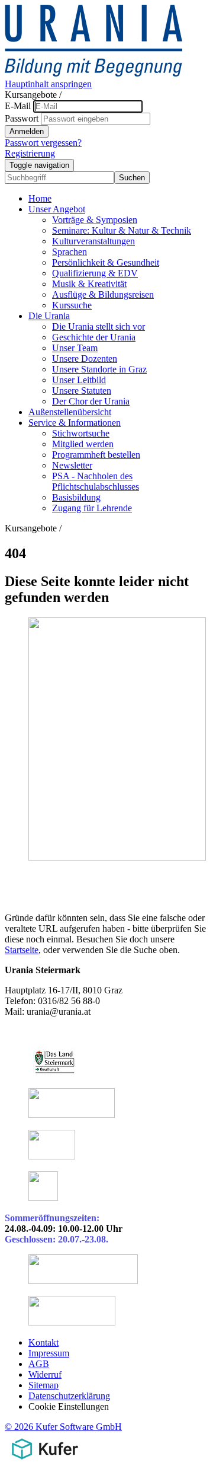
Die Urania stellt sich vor (98, 326)
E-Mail (18, 106)
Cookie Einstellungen (68, 1406)
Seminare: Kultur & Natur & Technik (121, 230)
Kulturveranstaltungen (93, 241)
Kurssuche (72, 305)
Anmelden (26, 131)
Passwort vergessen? (43, 143)
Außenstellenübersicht (69, 412)
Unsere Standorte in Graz (99, 369)
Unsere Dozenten (84, 358)
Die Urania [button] (49, 316)
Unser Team (75, 348)
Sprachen (69, 252)
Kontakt (43, 1342)
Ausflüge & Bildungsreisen (103, 294)
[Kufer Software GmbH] (45, 1462)
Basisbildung (76, 497)
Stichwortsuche (80, 433)
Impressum (48, 1353)
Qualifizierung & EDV (95, 273)
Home (39, 198)
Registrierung (30, 153)
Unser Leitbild (79, 380)
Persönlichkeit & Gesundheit (105, 262)
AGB (38, 1364)
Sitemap (43, 1385)
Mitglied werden (83, 444)
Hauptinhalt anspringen (48, 84)
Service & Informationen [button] (74, 423)
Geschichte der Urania (93, 337)
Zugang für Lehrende (92, 508)
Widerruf (45, 1374)
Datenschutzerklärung (69, 1396)
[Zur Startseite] (93, 73)
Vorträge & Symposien (94, 220)
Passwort (21, 118)
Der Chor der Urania (91, 401)
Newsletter (72, 465)
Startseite (21, 950)
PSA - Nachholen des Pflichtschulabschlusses (95, 481)
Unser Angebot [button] (56, 209)
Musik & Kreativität (89, 284)
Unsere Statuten (81, 390)
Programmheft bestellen (96, 455)
